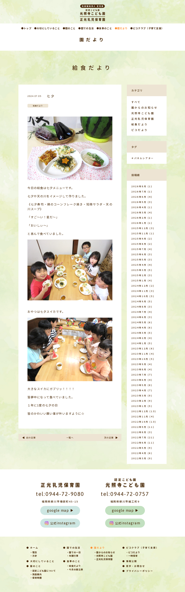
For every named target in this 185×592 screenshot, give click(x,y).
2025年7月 (139, 249)
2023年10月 (140, 358)
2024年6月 (139, 317)
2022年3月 (139, 458)
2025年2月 (139, 275)
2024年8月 (139, 306)
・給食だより (74, 565)
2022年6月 (139, 442)
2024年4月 (139, 327)
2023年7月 (139, 374)
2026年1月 (139, 222)
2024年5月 (139, 322)
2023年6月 (139, 379)
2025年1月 (139, 280)
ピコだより (139, 130)
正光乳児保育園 (142, 118)
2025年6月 (139, 254)
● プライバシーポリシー (137, 570)
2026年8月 (139, 186)
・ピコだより (133, 552)
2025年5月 (139, 259)
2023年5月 (139, 385)
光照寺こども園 (142, 113)
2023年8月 (139, 369)
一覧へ (70, 437)
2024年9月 (139, 301)
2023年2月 (139, 400)
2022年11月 (140, 416)
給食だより (139, 124)
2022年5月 (139, 447)
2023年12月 (140, 348)
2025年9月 (139, 238)
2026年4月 (139, 207)
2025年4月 (139, 264)
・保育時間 (36, 577)
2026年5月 (139, 201)
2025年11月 (140, 233)
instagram (63, 523)
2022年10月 (140, 421)
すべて (136, 102)
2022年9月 (139, 426)
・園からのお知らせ (104, 552)
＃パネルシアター (142, 158)
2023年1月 (139, 405)
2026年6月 (139, 196)
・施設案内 (36, 574)
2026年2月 (139, 217)
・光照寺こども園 (103, 555)
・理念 (33, 552)
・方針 (33, 555)
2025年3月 (139, 269)
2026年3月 (139, 212)
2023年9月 (139, 364)
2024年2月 (139, 337)
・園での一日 (74, 552)
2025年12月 (140, 228)
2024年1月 (139, 343)
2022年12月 (140, 411)
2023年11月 (140, 353)
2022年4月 (139, 453)
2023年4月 (139, 390)
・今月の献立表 (75, 569)
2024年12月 (140, 285)
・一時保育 (132, 555)
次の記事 (109, 437)
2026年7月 (139, 191)
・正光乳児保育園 (103, 559)
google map (58, 510)
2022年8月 (139, 432)
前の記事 (31, 437)
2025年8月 (139, 243)
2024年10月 (140, 296)
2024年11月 (140, 290)
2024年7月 (139, 311)
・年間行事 (72, 555)
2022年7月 (139, 437)
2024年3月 (139, 332)
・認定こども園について (43, 570)
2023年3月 (139, 395)
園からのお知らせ (144, 107)
